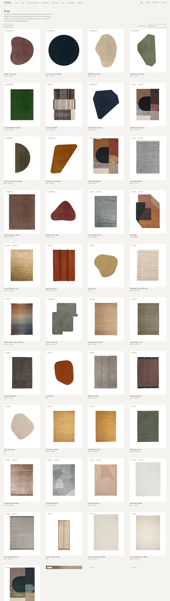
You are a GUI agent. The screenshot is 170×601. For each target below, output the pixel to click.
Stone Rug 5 (50, 396)
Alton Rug (133, 235)
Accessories (71, 2)
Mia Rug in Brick (51, 289)
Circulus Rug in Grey (95, 235)
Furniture (45, 2)
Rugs (62, 2)
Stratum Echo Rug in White (96, 557)
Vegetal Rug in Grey (136, 342)
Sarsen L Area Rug (51, 342)
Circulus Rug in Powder (11, 503)
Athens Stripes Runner (53, 557)
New (22, 2)
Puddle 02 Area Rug (10, 74)
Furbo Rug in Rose (94, 503)
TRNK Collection (33, 2)
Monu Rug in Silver (52, 503)
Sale (16, 2)
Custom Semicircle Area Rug (13, 181)
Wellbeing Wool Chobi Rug (138, 288)
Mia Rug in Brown (135, 396)
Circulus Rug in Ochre (11, 288)
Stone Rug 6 (92, 289)
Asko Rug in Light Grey (11, 557)
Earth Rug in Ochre (94, 449)
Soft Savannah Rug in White (138, 557)
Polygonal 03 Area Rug (137, 74)
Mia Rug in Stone (93, 396)
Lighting (55, 2)
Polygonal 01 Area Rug (53, 181)
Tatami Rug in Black (10, 396)
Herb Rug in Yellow (52, 449)
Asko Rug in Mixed (136, 181)
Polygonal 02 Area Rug (95, 128)
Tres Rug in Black (51, 128)
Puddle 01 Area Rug (94, 74)
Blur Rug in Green (136, 449)
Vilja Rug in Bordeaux (137, 128)
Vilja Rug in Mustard (94, 181)
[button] (141, 2)
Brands (80, 2)
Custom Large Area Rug (11, 235)
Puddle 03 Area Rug (52, 235)
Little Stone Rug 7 (9, 449)
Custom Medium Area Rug (12, 128)
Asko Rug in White (136, 503)
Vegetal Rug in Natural (95, 342)
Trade (148, 2)
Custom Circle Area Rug (53, 74)
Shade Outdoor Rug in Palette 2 (14, 342)
